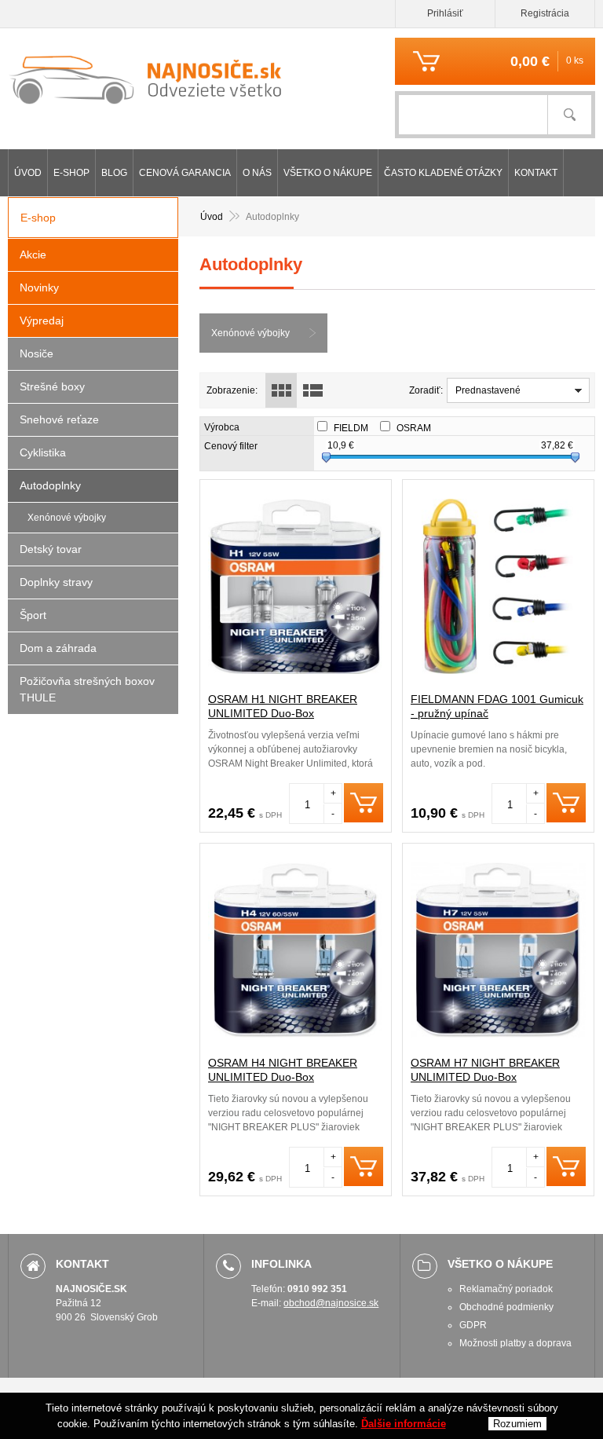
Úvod (28, 172)
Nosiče (36, 353)
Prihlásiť (445, 13)
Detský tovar (51, 549)
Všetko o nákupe (327, 172)
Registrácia (545, 13)
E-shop (71, 172)
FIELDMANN (368, 428)
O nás (257, 172)
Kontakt (535, 172)
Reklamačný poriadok (506, 1288)
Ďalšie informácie (403, 1424)
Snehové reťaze (59, 419)
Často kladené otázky (443, 172)
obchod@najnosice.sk (330, 1303)
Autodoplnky (50, 485)
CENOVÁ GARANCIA (185, 172)
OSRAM (421, 428)
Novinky (39, 287)
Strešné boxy (52, 386)
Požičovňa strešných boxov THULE (87, 689)
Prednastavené (488, 390)
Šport (33, 615)
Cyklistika (43, 452)
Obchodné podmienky (506, 1307)
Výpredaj (42, 320)
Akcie (33, 254)
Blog (114, 172)
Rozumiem (517, 1424)
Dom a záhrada (58, 648)
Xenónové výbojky (250, 333)
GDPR (473, 1325)
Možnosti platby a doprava (515, 1343)
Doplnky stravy (56, 582)
